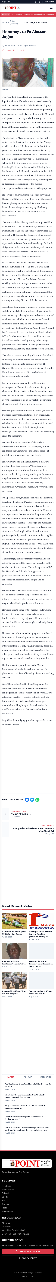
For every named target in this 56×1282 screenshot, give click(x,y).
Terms (31, 1277)
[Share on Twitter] (32, 800)
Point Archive (49, 1)
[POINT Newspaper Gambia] (35, 2)
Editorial (5, 1193)
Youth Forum (7, 1211)
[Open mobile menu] (51, 7)
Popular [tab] (28, 1077)
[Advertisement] (28, 761)
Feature (5, 1208)
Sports (5, 1197)
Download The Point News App (15, 1234)
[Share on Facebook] (27, 800)
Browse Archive (28, 1258)
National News (8, 1189)
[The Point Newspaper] (39, 2)
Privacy (24, 1277)
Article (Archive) (14, 22)
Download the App (29, 1251)
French (5, 1200)
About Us (6, 1223)
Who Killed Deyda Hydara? (13, 1230)
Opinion (5, 1204)
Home (4, 22)
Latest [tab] (10, 1077)
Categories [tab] (45, 1077)
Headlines (6, 1186)
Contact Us (6, 1226)
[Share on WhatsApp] (37, 800)
